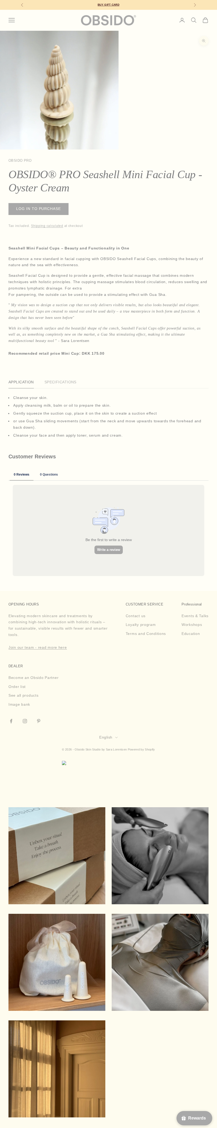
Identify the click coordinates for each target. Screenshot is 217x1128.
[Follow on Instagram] (25, 721)
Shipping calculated (47, 226)
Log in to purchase (38, 209)
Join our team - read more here (37, 647)
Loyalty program (141, 624)
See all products (23, 695)
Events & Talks (195, 616)
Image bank (19, 704)
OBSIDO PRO (19, 161)
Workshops (192, 624)
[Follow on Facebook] (11, 721)
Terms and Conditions (146, 633)
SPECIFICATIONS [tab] (60, 382)
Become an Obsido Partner (33, 677)
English (105, 737)
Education (191, 633)
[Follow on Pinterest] (38, 721)
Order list (17, 686)
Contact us (136, 616)
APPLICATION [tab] (21, 382)
